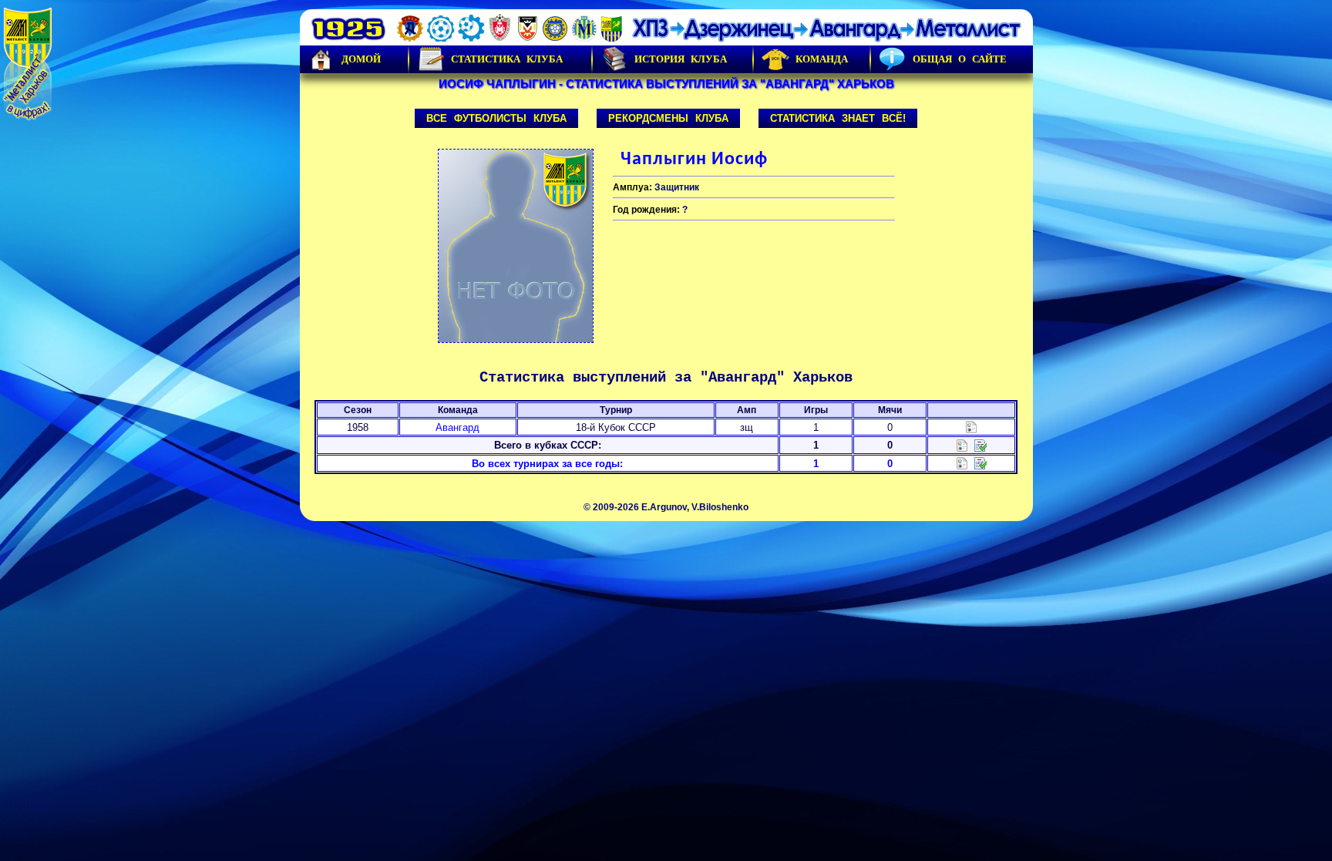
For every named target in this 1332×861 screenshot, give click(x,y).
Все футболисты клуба (496, 118)
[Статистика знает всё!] (962, 463)
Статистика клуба (507, 59)
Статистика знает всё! (838, 118)
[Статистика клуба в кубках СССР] (962, 444)
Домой (361, 59)
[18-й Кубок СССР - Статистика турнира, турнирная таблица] (971, 426)
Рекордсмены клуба (668, 118)
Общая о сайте (960, 59)
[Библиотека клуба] (980, 463)
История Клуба (680, 59)
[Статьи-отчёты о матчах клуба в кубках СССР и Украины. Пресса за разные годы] (980, 444)
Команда (822, 59)
